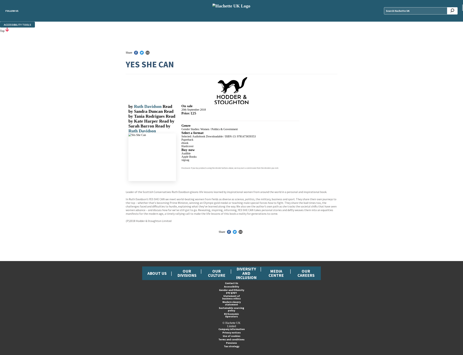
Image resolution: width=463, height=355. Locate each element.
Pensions (231, 343)
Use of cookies (231, 336)
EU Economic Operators (231, 315)
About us (157, 273)
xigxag (185, 159)
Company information (231, 329)
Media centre (276, 273)
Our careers (306, 273)
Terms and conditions (231, 339)
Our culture (216, 273)
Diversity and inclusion (246, 273)
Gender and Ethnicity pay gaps (231, 291)
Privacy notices (231, 332)
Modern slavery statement (231, 303)
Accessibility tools (17, 24)
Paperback (187, 139)
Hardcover (187, 146)
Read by (150, 109)
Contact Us (231, 283)
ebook (184, 142)
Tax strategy (231, 346)
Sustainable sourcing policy (231, 309)
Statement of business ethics (231, 297)
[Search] (452, 10)
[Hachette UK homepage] (231, 11)
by (131, 106)
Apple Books (189, 156)
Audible (186, 153)
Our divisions (186, 273)
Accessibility (231, 286)
